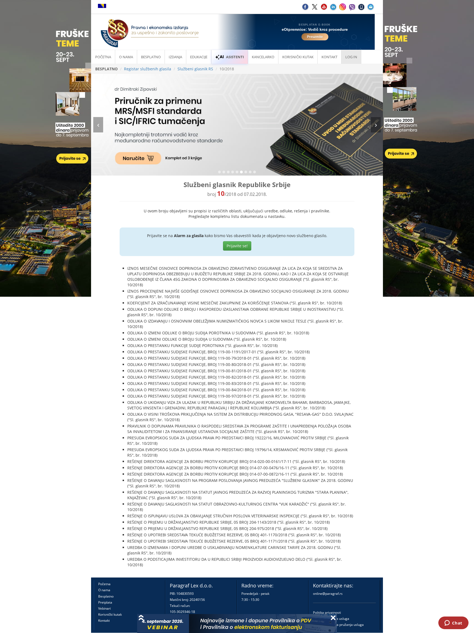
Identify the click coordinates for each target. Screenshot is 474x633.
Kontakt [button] (329, 56)
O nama (126, 56)
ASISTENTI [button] (235, 56)
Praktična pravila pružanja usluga (338, 624)
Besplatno (151, 56)
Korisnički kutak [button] (298, 56)
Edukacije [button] (198, 56)
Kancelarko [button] (263, 56)
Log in (351, 56)
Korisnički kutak (110, 614)
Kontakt (104, 620)
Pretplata (105, 602)
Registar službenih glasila (147, 68)
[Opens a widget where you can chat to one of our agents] (453, 623)
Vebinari (104, 608)
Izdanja (175, 56)
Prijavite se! (237, 245)
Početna (103, 56)
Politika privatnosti (327, 612)
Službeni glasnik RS (195, 68)
